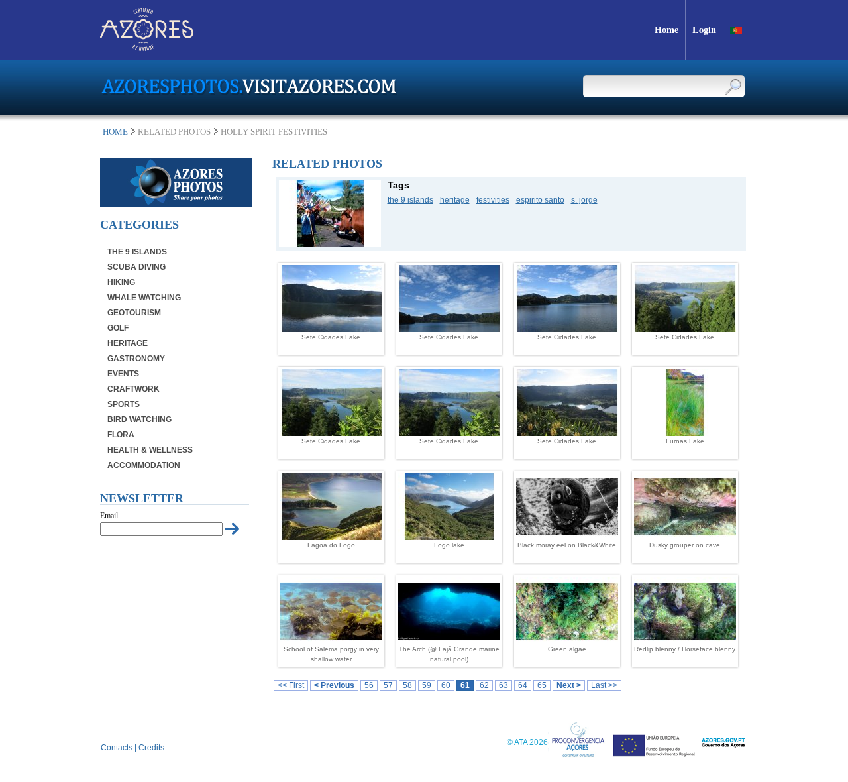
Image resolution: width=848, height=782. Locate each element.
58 (407, 685)
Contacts (116, 747)
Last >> (604, 685)
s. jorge (584, 200)
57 (388, 685)
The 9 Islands (137, 251)
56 (369, 685)
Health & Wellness (150, 450)
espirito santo (540, 200)
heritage (455, 200)
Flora (120, 434)
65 (542, 685)
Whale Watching (144, 297)
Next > (568, 685)
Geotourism (134, 312)
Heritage (127, 343)
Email (109, 516)
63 (503, 685)
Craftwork (133, 389)
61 (465, 685)
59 (426, 685)
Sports (123, 404)
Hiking (121, 282)
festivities (492, 200)
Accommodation (143, 465)
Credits (151, 747)
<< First (291, 685)
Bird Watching (139, 419)
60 (445, 685)
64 (522, 685)
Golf (118, 328)
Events (123, 373)
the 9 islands (410, 200)
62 (484, 685)
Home (115, 132)
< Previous (334, 685)
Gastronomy (136, 358)
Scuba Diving (136, 267)
